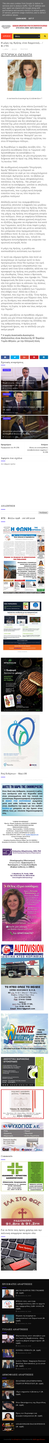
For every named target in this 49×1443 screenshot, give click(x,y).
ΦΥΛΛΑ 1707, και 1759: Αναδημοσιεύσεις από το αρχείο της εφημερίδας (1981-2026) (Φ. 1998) (30, 1305)
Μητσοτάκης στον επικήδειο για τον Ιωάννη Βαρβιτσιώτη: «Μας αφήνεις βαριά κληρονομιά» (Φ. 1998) (23, 383)
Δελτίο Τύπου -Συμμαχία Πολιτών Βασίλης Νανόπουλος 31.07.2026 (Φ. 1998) (31, 1363)
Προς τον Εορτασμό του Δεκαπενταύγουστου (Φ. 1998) (29, 1414)
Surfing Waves (38, 780)
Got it (31, 19)
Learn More (21, 19)
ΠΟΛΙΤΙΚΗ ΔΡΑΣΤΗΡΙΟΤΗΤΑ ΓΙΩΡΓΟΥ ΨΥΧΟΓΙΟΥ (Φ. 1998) (29, 1382)
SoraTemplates (17, 1439)
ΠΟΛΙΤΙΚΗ (24, 49)
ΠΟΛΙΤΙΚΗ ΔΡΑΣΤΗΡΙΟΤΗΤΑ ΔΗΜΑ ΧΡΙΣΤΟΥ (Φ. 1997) (23, 408)
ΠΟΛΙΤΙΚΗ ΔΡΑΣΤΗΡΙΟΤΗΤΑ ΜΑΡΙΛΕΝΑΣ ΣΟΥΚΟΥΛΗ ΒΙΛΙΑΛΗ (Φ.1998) (22, 432)
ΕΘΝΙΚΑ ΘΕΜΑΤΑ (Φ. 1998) (28, 1350)
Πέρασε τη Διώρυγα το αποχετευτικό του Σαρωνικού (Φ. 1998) (30, 1318)
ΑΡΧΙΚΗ (6, 36)
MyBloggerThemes (39, 1439)
